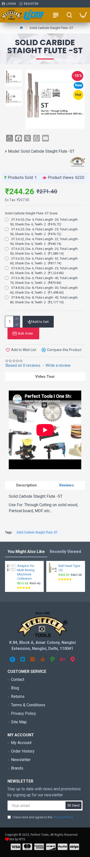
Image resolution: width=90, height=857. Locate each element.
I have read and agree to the (42, 817)
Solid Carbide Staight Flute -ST (37, 532)
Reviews (66, 485)
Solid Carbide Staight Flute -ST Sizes (31, 213)
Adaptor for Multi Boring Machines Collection (25, 572)
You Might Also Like (26, 551)
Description (26, 485)
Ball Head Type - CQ (70, 568)
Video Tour (45, 376)
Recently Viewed (65, 551)
